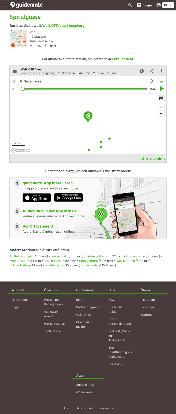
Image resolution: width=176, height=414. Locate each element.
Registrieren (20, 299)
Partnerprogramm (88, 307)
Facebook (148, 307)
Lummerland (92, 265)
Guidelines (83, 314)
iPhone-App (84, 392)
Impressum (106, 408)
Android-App (85, 384)
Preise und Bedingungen (53, 302)
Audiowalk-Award (51, 314)
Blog (79, 299)
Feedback (115, 364)
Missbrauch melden (84, 324)
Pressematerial (54, 323)
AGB (67, 408)
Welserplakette (97, 256)
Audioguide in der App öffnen (49, 211)
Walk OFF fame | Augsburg (63, 25)
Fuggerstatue (135, 256)
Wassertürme (126, 260)
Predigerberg (88, 260)
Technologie (52, 331)
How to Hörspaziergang (119, 321)
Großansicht (123, 59)
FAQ (111, 299)
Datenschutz (85, 408)
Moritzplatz (18, 260)
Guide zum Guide (115, 309)
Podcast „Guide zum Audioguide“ (119, 335)
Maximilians (52, 260)
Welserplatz (60, 256)
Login (16, 307)
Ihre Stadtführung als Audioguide (120, 352)
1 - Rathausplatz (21, 256)
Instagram (148, 299)
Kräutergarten (55, 265)
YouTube (147, 314)
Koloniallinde (18, 265)
